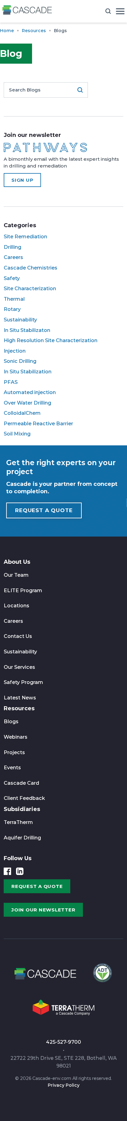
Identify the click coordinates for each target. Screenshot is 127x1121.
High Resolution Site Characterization (50, 340)
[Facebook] (7, 871)
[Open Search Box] (108, 11)
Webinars (15, 737)
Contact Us (18, 636)
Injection (15, 351)
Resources (19, 708)
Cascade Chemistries (30, 268)
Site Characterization (30, 288)
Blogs (11, 721)
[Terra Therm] (63, 1009)
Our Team (16, 575)
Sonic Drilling (20, 361)
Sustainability (20, 320)
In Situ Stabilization (27, 372)
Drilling (12, 247)
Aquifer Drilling (22, 838)
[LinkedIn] (19, 871)
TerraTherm (18, 822)
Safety (12, 278)
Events (12, 768)
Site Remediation (25, 237)
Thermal (14, 299)
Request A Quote (44, 510)
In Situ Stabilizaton (27, 330)
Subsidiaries (22, 809)
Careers (13, 257)
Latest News (20, 698)
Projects (14, 752)
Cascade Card (21, 783)
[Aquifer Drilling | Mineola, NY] (102, 975)
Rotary (12, 309)
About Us (17, 561)
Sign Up (22, 180)
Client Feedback (24, 798)
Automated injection (30, 392)
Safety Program (23, 682)
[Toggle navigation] (120, 11)
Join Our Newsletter (43, 910)
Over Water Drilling (27, 403)
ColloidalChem (22, 413)
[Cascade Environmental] (27, 11)
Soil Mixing (17, 434)
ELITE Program (23, 590)
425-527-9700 (63, 1042)
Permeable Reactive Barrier (38, 424)
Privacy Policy (64, 1085)
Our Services (19, 667)
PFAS (11, 382)
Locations (16, 606)
